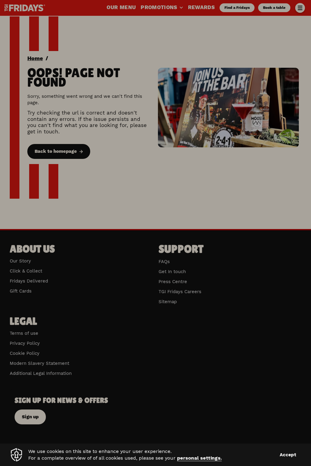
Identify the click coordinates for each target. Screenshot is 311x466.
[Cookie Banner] (155, 455)
